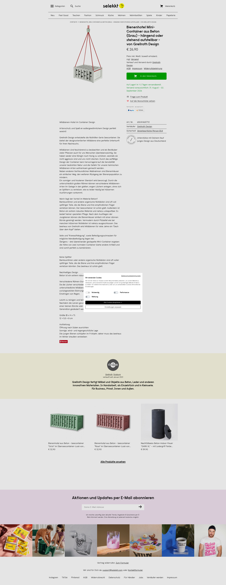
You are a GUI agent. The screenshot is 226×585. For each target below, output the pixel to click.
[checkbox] (87, 292)
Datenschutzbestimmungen (131, 276)
